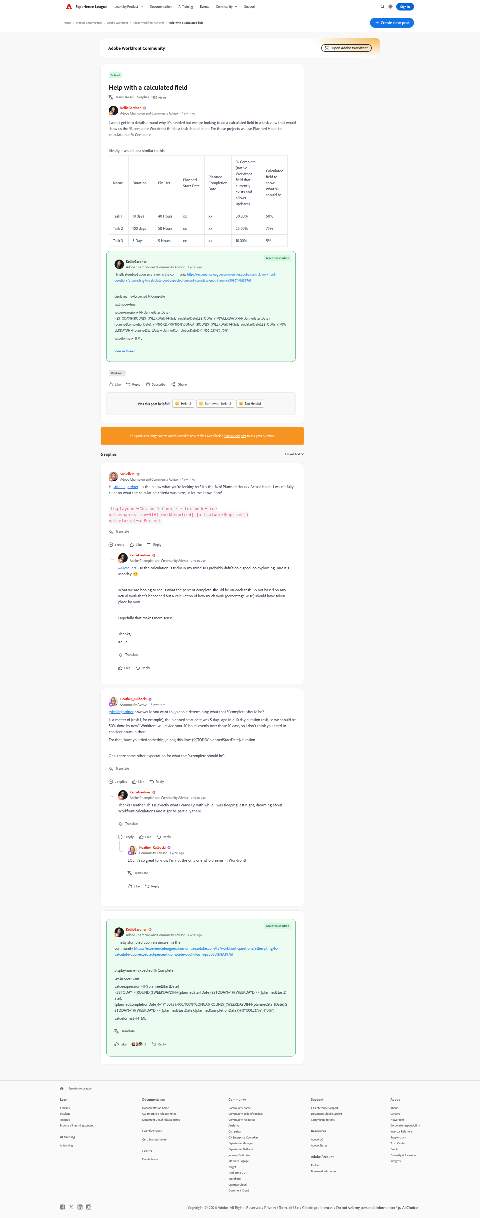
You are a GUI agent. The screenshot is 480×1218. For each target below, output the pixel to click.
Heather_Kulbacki (133, 699)
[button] (392, 23)
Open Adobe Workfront (350, 48)
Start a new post (235, 436)
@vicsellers (127, 567)
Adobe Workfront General (148, 23)
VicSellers (127, 474)
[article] (201, 510)
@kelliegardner (126, 486)
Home (67, 23)
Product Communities (89, 23)
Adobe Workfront (117, 23)
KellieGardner (130, 108)
